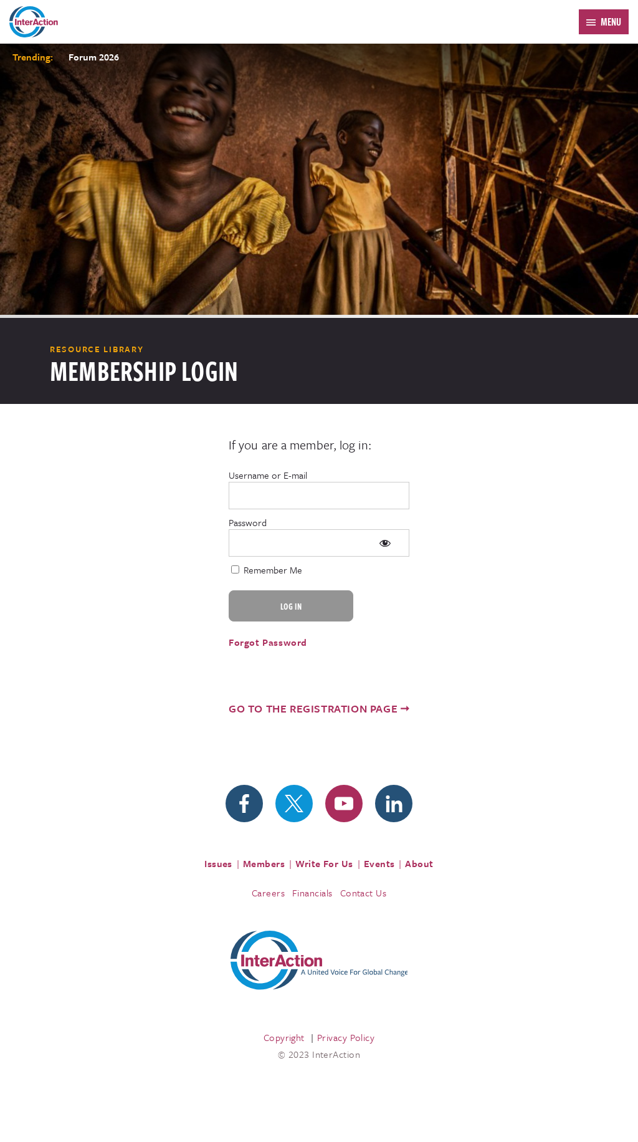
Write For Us (324, 863)
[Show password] (384, 543)
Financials (312, 893)
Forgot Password (268, 642)
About (419, 863)
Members (264, 863)
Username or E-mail (268, 475)
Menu (611, 21)
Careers (268, 893)
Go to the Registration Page (313, 708)
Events (379, 863)
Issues (218, 863)
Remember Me (271, 570)
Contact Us (363, 893)
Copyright (284, 1037)
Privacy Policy (345, 1037)
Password (248, 522)
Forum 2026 (94, 57)
